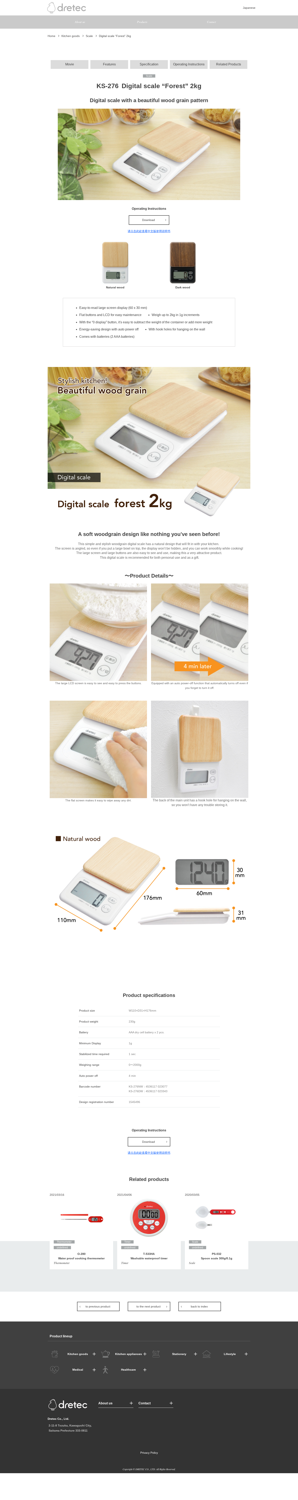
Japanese (249, 7)
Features (109, 64)
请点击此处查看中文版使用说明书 (149, 231)
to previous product (98, 1306)
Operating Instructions (189, 64)
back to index (199, 1306)
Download (148, 220)
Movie (69, 64)
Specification (149, 64)
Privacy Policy (149, 1452)
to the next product (148, 1306)
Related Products (228, 64)
